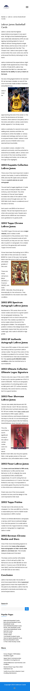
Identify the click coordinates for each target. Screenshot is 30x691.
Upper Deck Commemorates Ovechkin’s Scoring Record (12, 659)
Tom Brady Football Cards (12, 636)
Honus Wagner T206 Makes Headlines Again (12, 654)
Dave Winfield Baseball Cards (13, 626)
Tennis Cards (8, 634)
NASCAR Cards (8, 631)
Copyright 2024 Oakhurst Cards (15, 685)
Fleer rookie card (23, 411)
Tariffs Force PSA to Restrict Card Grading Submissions (14, 672)
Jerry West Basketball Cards (12, 629)
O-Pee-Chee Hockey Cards (12, 641)
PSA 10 (17, 473)
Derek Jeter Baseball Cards (12, 627)
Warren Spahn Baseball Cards (13, 638)
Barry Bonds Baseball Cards (12, 622)
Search (4, 604)
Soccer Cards (8, 633)
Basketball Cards (9, 624)
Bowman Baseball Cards (11, 640)
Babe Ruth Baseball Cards (12, 620)
